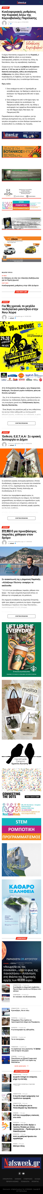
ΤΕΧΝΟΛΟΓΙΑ (25, 1181)
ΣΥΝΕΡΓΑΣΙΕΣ (28, 1179)
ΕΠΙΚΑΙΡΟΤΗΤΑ (7, 1179)
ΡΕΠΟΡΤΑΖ (35, 1181)
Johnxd (12, 318)
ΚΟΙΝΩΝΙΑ (18, 1179)
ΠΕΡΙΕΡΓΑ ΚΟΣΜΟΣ (12, 1181)
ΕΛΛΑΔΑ (37, 1179)
